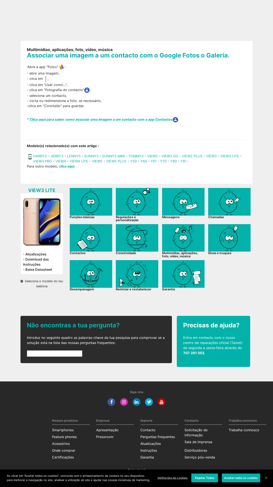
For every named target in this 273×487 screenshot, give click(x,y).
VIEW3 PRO (42, 161)
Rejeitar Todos (204, 478)
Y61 (154, 161)
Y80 (173, 161)
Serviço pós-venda (199, 457)
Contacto (147, 430)
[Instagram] (124, 401)
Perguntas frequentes (157, 437)
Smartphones (63, 430)
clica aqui (66, 166)
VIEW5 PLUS (116, 161)
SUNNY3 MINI (113, 156)
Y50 (133, 161)
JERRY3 (57, 156)
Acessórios (61, 443)
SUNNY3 (91, 156)
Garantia (147, 457)
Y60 (143, 161)
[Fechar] (266, 478)
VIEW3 (211, 156)
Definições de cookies (173, 478)
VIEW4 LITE (79, 161)
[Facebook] (111, 401)
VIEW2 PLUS (192, 156)
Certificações (63, 457)
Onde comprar (63, 450)
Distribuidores (195, 450)
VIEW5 (97, 161)
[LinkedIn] (136, 401)
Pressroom (104, 437)
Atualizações (150, 443)
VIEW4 (60, 161)
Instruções (148, 450)
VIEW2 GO (169, 156)
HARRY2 (40, 156)
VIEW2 (152, 156)
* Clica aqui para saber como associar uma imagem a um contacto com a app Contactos (100, 119)
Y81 (183, 161)
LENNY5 (74, 156)
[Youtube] (161, 401)
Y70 (163, 161)
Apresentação (107, 430)
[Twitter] (149, 401)
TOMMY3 (136, 156)
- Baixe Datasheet (37, 269)
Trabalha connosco (244, 430)
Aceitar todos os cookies (241, 478)
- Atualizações (34, 254)
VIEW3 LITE (229, 156)
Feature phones (64, 437)
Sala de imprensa (198, 442)
